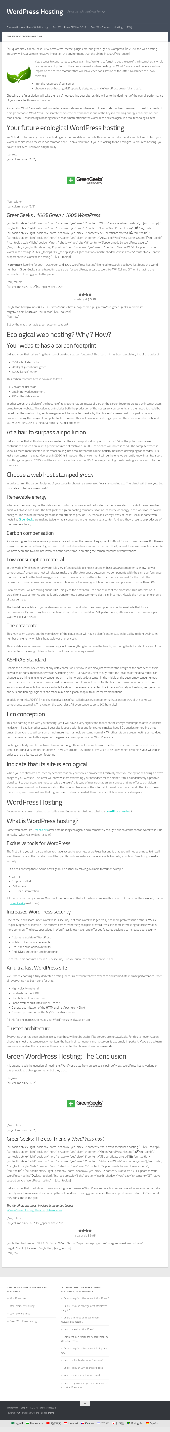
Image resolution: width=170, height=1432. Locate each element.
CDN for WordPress (20, 1313)
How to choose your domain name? (82, 1375)
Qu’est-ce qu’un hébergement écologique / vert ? (84, 1350)
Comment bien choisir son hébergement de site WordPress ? (85, 1339)
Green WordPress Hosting (23, 1321)
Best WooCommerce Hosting (107, 27)
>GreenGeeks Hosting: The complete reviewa (34, 1210)
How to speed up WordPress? (79, 1329)
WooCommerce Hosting (22, 1305)
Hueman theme (47, 1413)
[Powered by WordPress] (19, 1413)
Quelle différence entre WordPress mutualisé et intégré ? (80, 1319)
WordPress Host (18, 1298)
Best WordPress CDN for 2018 (69, 27)
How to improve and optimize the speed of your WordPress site (84, 1385)
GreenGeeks (27, 519)
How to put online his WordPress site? (83, 1360)
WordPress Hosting (35, 11)
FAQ (129, 27)
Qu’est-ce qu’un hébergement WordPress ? (86, 1298)
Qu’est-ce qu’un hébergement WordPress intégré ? (84, 1308)
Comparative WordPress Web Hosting (27, 27)
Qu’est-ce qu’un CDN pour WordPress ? (84, 1367)
